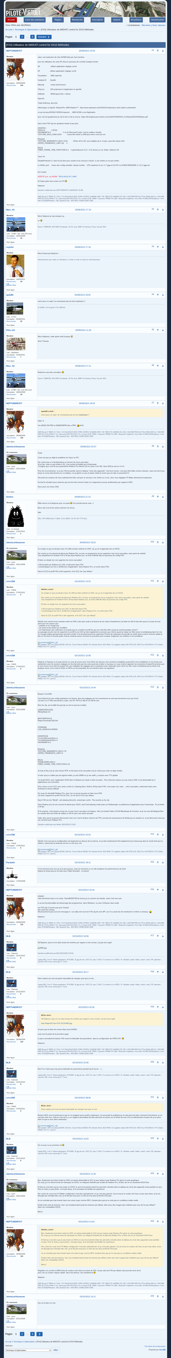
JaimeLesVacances (15, 446)
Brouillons (136, 20)
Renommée (11, 85)
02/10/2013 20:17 (80, 972)
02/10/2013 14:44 (88, 688)
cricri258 (10, 581)
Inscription (97, 20)
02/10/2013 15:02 (83, 835)
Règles (58, 20)
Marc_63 (10, 210)
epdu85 (9, 295)
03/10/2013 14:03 (86, 1222)
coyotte (10, 247)
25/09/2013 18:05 (82, 295)
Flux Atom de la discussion (155, 1346)
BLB (8, 936)
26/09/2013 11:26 (83, 330)
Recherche (77, 20)
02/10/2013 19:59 (80, 936)
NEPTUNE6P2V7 (14, 51)
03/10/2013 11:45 (88, 1174)
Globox (9, 497)
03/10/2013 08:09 (83, 1098)
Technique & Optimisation (27, 29)
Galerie (116, 20)
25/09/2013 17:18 (83, 247)
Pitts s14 (10, 330)
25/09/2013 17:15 (83, 210)
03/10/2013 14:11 (88, 1297)
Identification (157, 20)
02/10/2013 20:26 (86, 1007)
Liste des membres (34, 20)
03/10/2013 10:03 (80, 1139)
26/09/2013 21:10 (82, 497)
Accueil (11, 20)
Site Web (12, 285)
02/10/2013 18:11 (83, 863)
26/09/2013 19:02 (87, 403)
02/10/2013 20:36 (80, 1063)
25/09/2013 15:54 (87, 51)
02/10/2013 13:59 (83, 656)
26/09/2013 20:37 (88, 447)
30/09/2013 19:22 (88, 543)
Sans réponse (158, 25)
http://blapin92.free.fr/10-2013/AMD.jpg (56, 1023)
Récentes (146, 25)
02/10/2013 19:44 (86, 890)
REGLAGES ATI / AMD (67, 177)
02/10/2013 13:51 (83, 581)
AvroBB (162, 1350)
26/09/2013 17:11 (83, 366)
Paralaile (10, 862)
